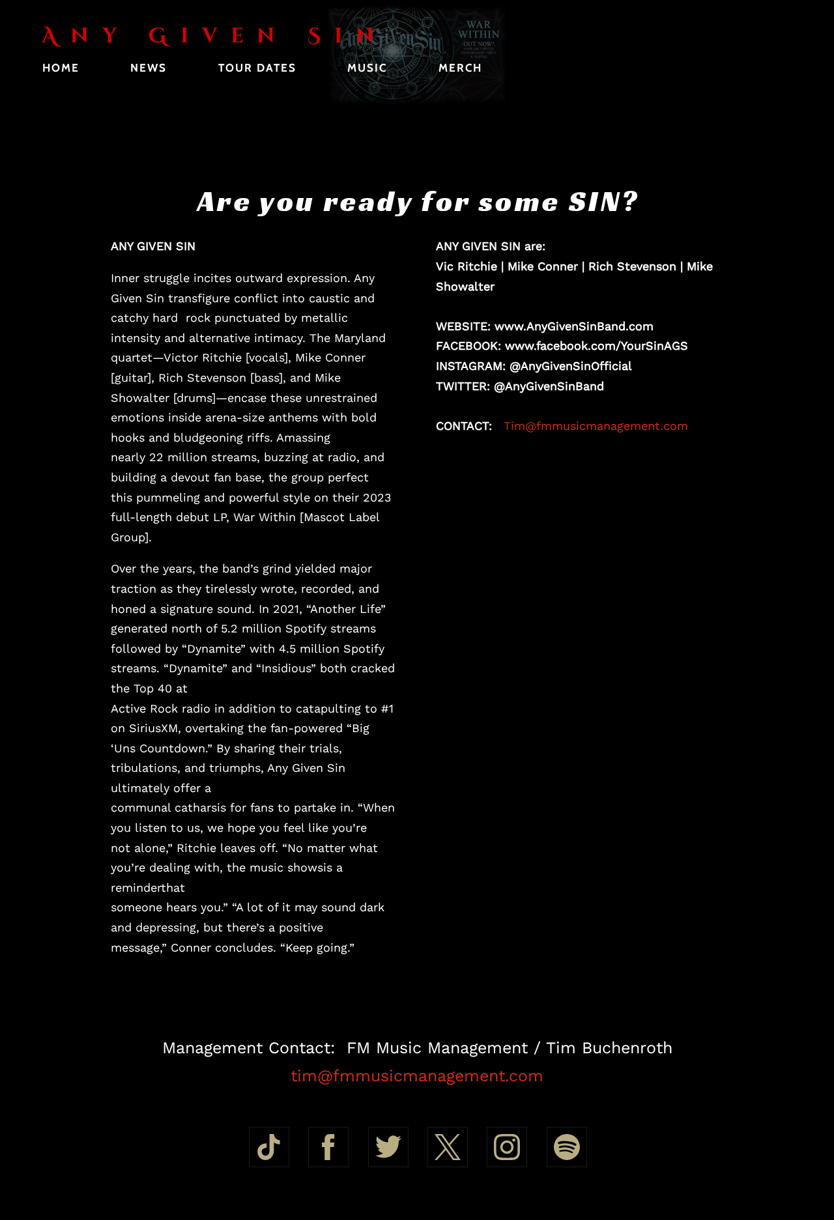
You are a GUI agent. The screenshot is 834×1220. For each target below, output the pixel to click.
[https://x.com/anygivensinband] (447, 1147)
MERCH (460, 67)
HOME (60, 67)
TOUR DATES (257, 67)
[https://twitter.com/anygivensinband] (388, 1147)
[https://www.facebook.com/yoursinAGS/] (328, 1147)
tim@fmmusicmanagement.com (417, 1075)
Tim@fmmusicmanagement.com (596, 426)
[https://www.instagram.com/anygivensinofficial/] (507, 1147)
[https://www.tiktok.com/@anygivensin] (269, 1147)
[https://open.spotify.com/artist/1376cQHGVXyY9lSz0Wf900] (567, 1147)
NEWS (148, 67)
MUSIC (367, 67)
